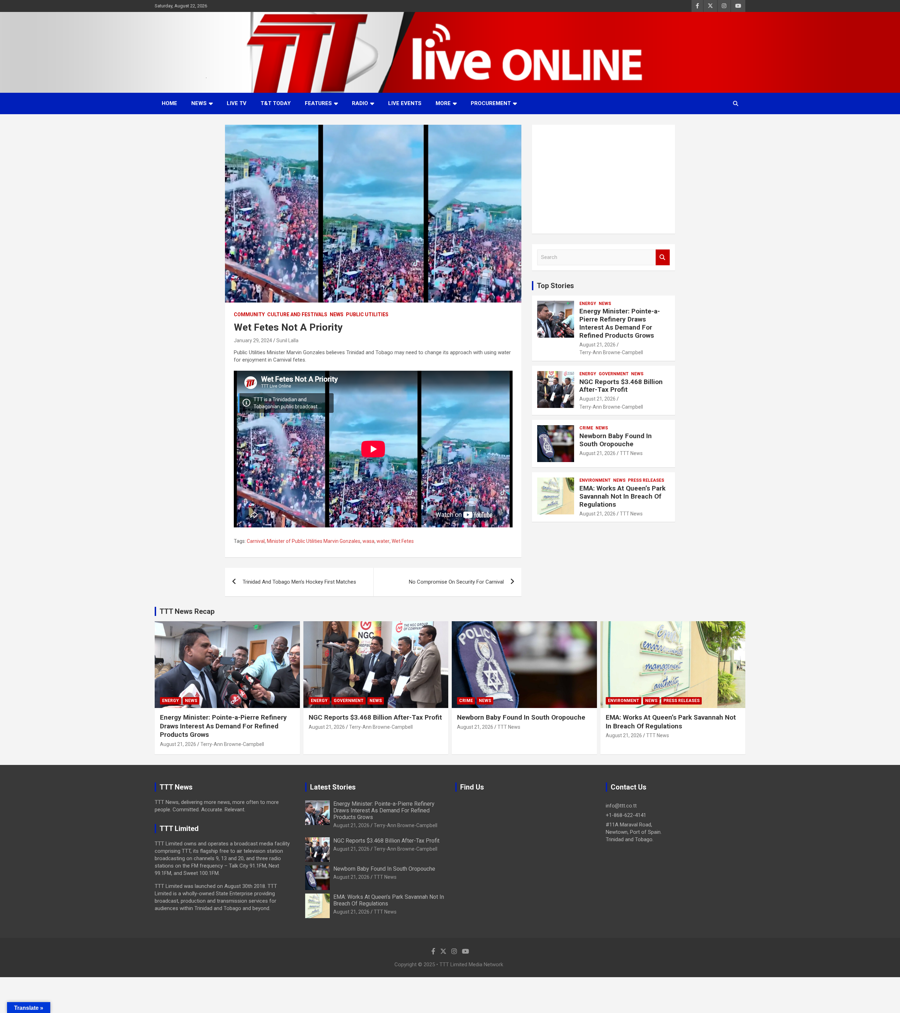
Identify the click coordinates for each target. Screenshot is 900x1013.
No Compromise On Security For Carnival (456, 582)
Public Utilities (367, 314)
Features (318, 103)
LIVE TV (236, 103)
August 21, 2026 (597, 345)
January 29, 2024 (253, 340)
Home (169, 103)
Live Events (405, 103)
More (443, 103)
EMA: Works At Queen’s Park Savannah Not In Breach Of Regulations (622, 496)
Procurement (491, 103)
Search (663, 257)
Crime (586, 428)
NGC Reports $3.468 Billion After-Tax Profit (621, 386)
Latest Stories (333, 787)
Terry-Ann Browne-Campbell (611, 352)
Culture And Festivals (297, 314)
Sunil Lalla (287, 340)
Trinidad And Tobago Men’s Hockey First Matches (299, 582)
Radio (360, 103)
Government (614, 373)
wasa (368, 541)
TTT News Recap (187, 611)
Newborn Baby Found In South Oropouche (615, 440)
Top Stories (555, 285)
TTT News (631, 453)
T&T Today (276, 103)
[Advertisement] (603, 179)
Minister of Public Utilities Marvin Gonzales (313, 541)
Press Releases (646, 480)
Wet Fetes (403, 541)
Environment (595, 480)
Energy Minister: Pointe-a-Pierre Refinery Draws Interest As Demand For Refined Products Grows (619, 323)
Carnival (256, 541)
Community (249, 314)
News (199, 103)
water (383, 541)
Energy (587, 303)
